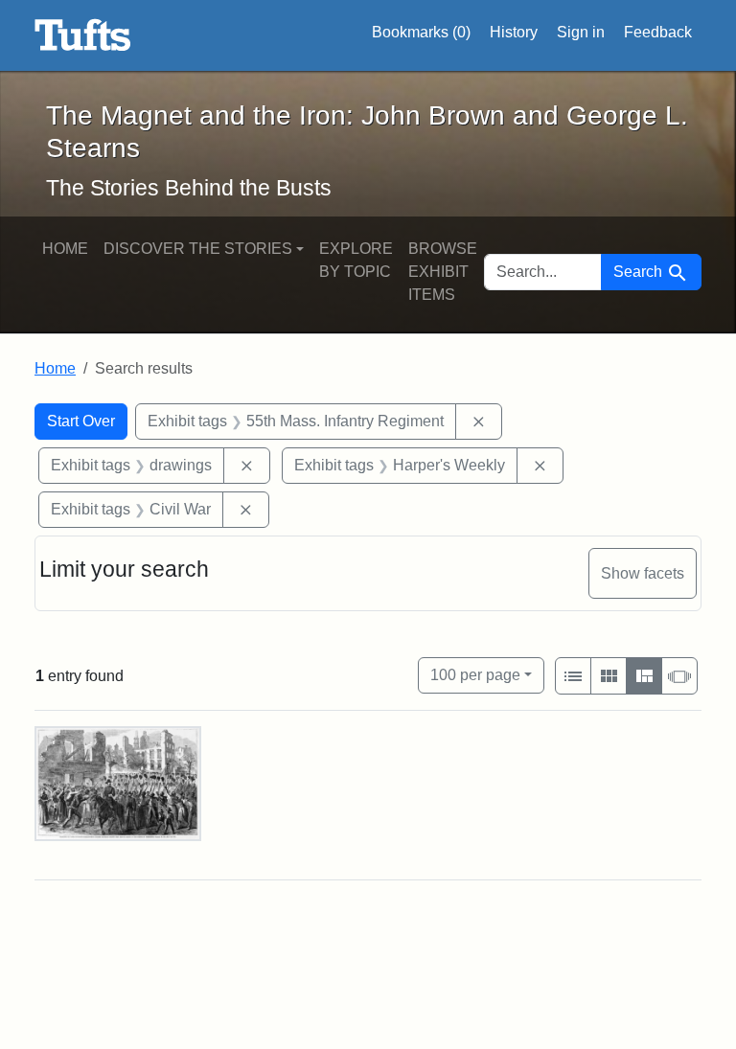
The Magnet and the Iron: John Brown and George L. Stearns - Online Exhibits (82, 35)
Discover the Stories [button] (198, 248)
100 (475, 674)
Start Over (81, 421)
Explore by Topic (356, 260)
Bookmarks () (421, 32)
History (514, 32)
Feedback (658, 32)
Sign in (581, 32)
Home (65, 248)
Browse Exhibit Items (442, 271)
